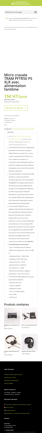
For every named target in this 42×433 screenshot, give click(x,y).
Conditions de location (10, 377)
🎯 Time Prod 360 (8, 407)
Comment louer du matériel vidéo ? (13, 374)
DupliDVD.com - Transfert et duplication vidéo (18, 413)
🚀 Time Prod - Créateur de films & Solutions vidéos (17, 404)
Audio (9, 27)
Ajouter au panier (14, 107)
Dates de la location (9, 99)
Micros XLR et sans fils (16, 27)
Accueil (5, 27)
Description (10, 132)
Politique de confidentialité (11, 380)
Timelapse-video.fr (11, 410)
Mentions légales (8, 383)
